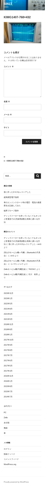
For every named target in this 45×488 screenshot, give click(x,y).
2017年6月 (8, 360)
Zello (6, 417)
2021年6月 (8, 314)
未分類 (6, 423)
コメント (9, 66)
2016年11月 (8, 376)
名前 (7, 101)
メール (8, 114)
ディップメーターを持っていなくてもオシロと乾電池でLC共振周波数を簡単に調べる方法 (22, 219)
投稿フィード (9, 454)
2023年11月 (8, 293)
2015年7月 (8, 391)
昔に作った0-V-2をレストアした (17, 192)
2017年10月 (9, 340)
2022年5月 (8, 303)
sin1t (8, 3)
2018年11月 (8, 324)
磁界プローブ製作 (11, 211)
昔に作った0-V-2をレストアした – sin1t (24, 244)
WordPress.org (10, 464)
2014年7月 (8, 397)
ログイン (7, 449)
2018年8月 (8, 329)
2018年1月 (8, 334)
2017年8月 (8, 350)
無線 (6, 428)
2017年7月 (8, 355)
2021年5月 (8, 319)
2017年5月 (8, 366)
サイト (6, 127)
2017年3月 (8, 371)
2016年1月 (8, 381)
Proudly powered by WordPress (16, 482)
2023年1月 (8, 298)
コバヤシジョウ (17, 264)
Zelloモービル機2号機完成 (15, 269)
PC (5, 412)
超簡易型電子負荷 (11, 197)
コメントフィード (11, 459)
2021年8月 (8, 309)
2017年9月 (8, 345)
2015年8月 (8, 386)
